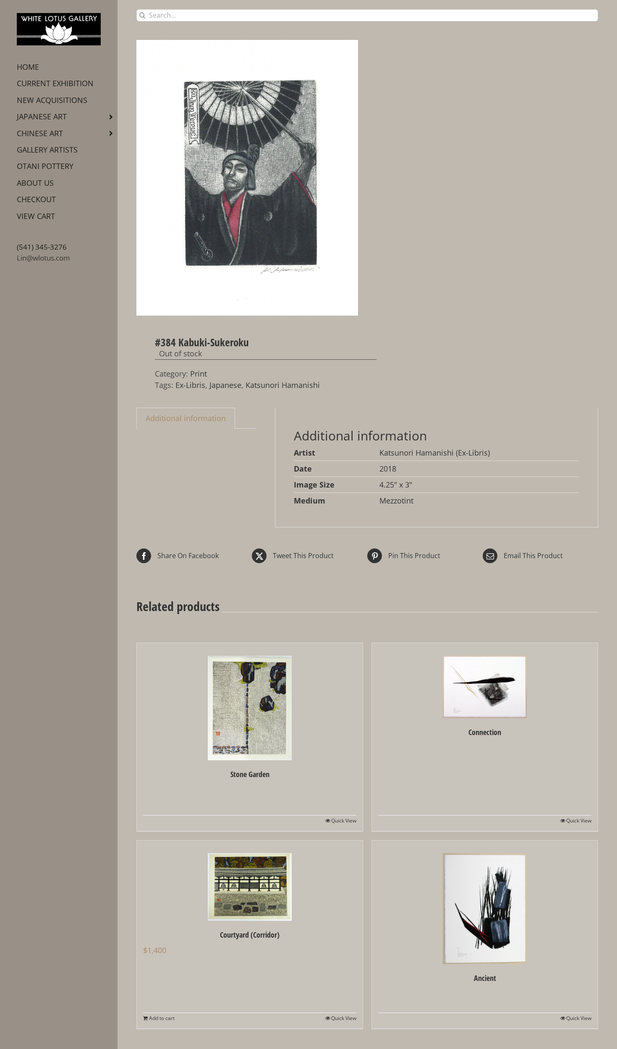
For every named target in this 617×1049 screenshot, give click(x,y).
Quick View (343, 820)
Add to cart (162, 1018)
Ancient (485, 978)
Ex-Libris (190, 385)
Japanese (225, 385)
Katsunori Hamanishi (283, 385)
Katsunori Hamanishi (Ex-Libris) (434, 453)
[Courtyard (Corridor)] (250, 881)
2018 (387, 469)
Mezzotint (396, 501)
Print (198, 374)
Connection (484, 732)
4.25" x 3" (395, 485)
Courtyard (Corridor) (250, 935)
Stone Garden (249, 774)
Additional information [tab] (186, 418)
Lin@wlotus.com (43, 258)
